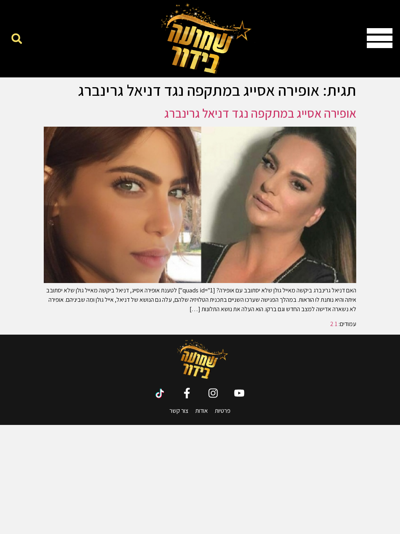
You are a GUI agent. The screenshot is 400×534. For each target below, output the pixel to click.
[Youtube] (239, 393)
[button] (16, 38)
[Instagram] (213, 393)
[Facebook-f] (187, 393)
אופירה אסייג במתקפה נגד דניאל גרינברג (260, 113)
